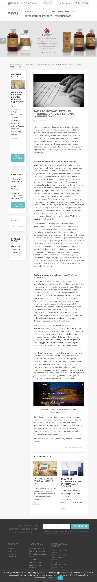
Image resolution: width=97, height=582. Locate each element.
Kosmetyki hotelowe (37, 11)
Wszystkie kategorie (18, 205)
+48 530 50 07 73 (58, 564)
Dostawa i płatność (37, 548)
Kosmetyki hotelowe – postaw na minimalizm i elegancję (72, 482)
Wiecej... (14, 138)
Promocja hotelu (77, 448)
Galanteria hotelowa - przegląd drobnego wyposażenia (17, 97)
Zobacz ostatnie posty (17, 158)
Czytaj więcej (52, 578)
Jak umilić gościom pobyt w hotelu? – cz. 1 (44, 481)
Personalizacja (64, 16)
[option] (48, 39)
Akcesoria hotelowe (64, 11)
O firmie (32, 559)
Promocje (12, 548)
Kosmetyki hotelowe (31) (16, 180)
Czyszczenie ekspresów (38, 16)
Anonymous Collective (46, 439)
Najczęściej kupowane (12, 555)
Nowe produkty (14, 551)
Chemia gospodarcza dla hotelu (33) (17, 195)
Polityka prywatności (37, 562)
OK (61, 578)
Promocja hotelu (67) (15, 187)
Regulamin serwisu (37, 551)
